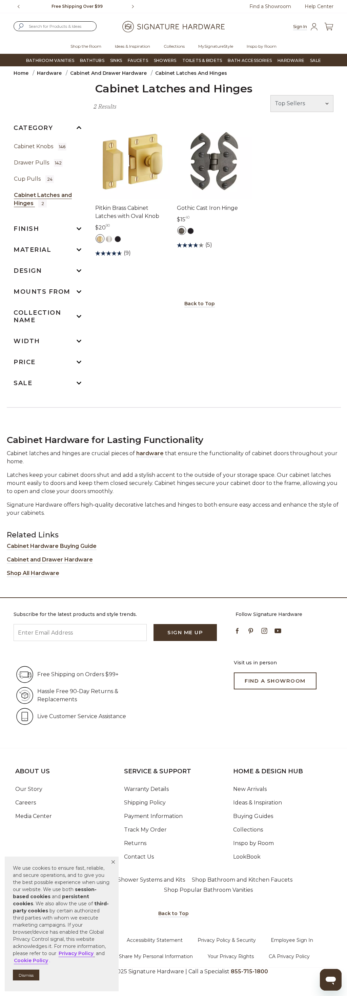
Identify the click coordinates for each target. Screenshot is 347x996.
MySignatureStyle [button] (215, 46)
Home (21, 73)
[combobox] (55, 26)
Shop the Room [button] (85, 46)
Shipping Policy (145, 802)
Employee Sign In (292, 940)
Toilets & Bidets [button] (202, 60)
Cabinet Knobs (39, 146)
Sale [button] (315, 60)
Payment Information (153, 816)
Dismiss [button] (26, 975)
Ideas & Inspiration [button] (132, 46)
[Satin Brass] (100, 238)
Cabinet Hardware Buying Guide (52, 546)
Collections (248, 829)
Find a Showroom (270, 6)
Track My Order (145, 829)
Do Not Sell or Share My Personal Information (138, 956)
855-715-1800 (249, 971)
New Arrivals (250, 789)
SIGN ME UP (185, 632)
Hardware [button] (291, 60)
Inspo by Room (253, 843)
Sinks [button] (116, 60)
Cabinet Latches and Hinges (43, 199)
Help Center (319, 6)
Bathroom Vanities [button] (50, 60)
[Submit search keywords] (21, 26)
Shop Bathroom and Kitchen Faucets (242, 880)
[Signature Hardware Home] (173, 26)
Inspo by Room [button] (262, 46)
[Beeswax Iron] (181, 230)
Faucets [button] (138, 60)
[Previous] (19, 6)
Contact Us (139, 857)
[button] (113, 862)
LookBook (247, 857)
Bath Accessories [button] (250, 60)
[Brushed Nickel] (109, 238)
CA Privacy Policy (289, 956)
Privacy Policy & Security (227, 940)
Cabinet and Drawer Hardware (108, 73)
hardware (150, 453)
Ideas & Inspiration (257, 802)
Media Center (33, 816)
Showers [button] (165, 60)
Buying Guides (253, 816)
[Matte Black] (118, 238)
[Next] (135, 6)
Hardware (49, 73)
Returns (135, 843)
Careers (25, 802)
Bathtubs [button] (92, 60)
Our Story (28, 789)
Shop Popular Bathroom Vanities (208, 890)
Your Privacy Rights (231, 956)
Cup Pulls (33, 179)
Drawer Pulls (38, 162)
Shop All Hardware (33, 573)
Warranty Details (146, 789)
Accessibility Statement (155, 940)
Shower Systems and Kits (151, 880)
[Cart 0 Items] (328, 27)
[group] (77, 6)
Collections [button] (174, 46)
